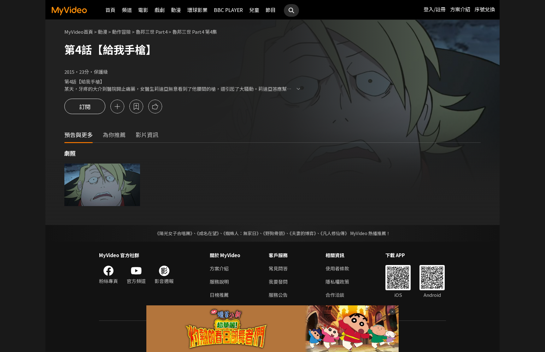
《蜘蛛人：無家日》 (241, 233)
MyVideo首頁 (78, 31)
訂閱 (85, 106)
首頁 (110, 10)
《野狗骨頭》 (274, 233)
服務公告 (278, 294)
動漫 (176, 10)
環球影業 (197, 10)
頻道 (127, 10)
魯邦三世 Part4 (151, 31)
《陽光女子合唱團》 (173, 233)
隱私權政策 (337, 281)
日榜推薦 (219, 294)
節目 (271, 10)
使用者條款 (337, 268)
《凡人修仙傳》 (334, 233)
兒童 (254, 10)
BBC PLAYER (228, 10)
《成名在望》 (208, 233)
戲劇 (160, 10)
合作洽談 (334, 294)
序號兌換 (485, 9)
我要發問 (278, 281)
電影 (143, 10)
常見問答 (278, 268)
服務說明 (219, 281)
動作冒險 (121, 31)
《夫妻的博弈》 (303, 233)
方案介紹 (460, 9)
